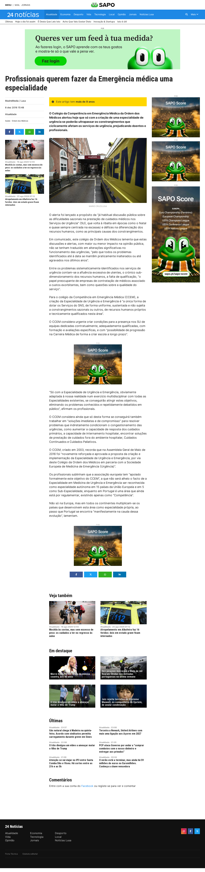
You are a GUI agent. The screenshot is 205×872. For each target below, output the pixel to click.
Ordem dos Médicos (20, 121)
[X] (197, 831)
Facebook (87, 786)
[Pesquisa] (186, 14)
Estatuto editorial (30, 854)
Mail (17, 5)
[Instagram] (184, 831)
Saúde (7, 121)
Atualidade (10, 114)
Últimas (56, 720)
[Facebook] (190, 831)
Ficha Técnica (11, 854)
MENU (8, 5)
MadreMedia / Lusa (15, 100)
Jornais (25, 5)
